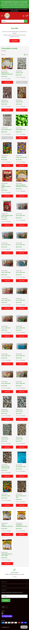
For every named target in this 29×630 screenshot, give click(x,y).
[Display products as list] (27, 54)
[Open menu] (2, 15)
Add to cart (7, 82)
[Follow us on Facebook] (2, 613)
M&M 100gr (3, 157)
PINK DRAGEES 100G (20, 129)
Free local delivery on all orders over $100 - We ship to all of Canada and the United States (14, 10)
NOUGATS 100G (19, 72)
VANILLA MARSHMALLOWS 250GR (7, 525)
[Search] (26, 21)
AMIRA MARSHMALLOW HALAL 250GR (6, 555)
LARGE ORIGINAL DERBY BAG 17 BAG (7, 216)
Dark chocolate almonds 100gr (21, 496)
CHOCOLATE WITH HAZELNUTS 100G (5, 467)
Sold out (22, 82)
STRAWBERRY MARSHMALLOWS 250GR (21, 525)
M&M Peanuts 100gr (5, 495)
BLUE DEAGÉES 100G (21, 466)
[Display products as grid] (24, 54)
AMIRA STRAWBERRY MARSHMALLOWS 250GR (21, 186)
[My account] (23, 16)
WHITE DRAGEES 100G (6, 129)
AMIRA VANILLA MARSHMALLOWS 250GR (7, 73)
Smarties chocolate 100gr (21, 157)
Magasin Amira (4, 100)
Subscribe (6, 600)
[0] (26, 16)
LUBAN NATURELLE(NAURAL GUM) (6, 186)
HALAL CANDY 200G (20, 215)
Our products (15, 40)
